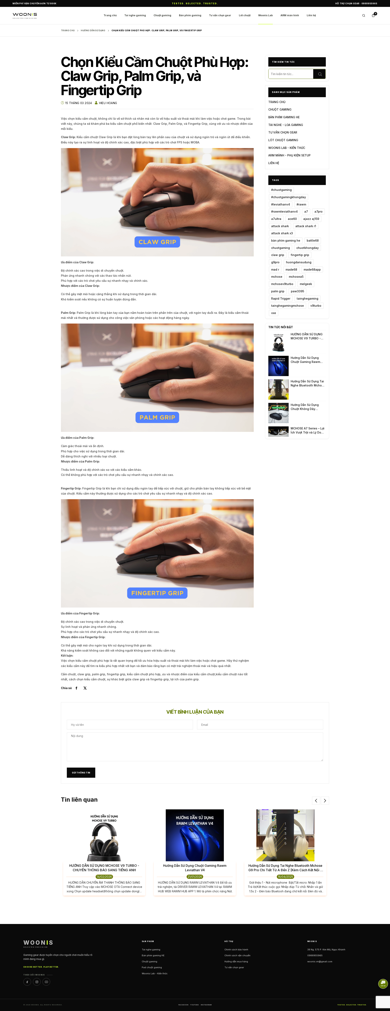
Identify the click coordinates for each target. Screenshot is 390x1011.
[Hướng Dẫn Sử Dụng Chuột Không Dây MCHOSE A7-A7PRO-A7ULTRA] (278, 412)
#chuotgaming (281, 189)
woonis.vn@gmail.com (319, 961)
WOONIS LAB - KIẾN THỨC (286, 147)
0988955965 (315, 955)
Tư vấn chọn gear (220, 15)
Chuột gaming (162, 15)
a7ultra (276, 218)
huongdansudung (298, 262)
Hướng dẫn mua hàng (236, 961)
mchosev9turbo (282, 284)
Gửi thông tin (81, 772)
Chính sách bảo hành (236, 949)
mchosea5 (296, 276)
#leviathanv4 (280, 204)
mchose (276, 276)
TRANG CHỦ (276, 102)
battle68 (313, 240)
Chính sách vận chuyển (237, 955)
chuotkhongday (307, 248)
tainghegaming (307, 298)
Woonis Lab (265, 15)
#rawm (301, 204)
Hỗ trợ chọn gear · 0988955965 (356, 3)
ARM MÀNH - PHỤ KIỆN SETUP (289, 155)
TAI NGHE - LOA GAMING (285, 125)
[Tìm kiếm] (319, 74)
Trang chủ (110, 15)
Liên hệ (311, 15)
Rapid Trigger (280, 298)
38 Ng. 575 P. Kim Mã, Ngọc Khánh (326, 949)
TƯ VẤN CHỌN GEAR (282, 132)
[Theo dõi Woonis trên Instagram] (37, 982)
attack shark (280, 226)
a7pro (318, 211)
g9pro (275, 262)
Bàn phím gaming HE (153, 955)
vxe (273, 313)
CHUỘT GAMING (279, 109)
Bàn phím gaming (190, 15)
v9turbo (315, 305)
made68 (291, 269)
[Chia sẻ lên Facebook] (76, 688)
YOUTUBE (194, 1005)
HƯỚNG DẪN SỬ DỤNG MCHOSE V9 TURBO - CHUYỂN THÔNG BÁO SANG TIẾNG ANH (307, 336)
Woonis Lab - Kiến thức (155, 973)
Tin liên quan (79, 799)
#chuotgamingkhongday (288, 197)
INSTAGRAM (206, 1005)
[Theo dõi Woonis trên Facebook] (27, 982)
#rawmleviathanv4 (284, 211)
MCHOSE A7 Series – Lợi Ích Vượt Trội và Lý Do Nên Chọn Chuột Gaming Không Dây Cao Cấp (308, 430)
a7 (306, 211)
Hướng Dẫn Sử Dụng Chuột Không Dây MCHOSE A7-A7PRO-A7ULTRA (305, 407)
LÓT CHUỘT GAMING (283, 140)
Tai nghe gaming (135, 15)
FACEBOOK (183, 1005)
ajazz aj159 (311, 218)
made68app (312, 269)
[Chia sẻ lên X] (85, 688)
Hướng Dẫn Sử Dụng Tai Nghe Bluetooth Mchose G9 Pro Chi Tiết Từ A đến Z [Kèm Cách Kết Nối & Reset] (308, 383)
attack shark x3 (282, 233)
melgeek (306, 284)
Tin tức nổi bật (280, 327)
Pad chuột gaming (152, 967)
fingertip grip (300, 255)
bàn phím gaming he (285, 240)
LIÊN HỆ (273, 163)
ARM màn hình (290, 15)
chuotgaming (280, 248)
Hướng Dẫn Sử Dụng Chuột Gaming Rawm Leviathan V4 (305, 360)
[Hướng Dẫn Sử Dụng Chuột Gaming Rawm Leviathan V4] (278, 365)
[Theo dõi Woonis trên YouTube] (46, 982)
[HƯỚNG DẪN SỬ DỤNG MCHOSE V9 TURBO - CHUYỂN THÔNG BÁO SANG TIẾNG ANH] (278, 342)
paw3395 (297, 291)
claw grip (277, 255)
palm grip (277, 291)
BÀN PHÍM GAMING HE (284, 117)
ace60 (292, 218)
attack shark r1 (305, 226)
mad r (275, 269)
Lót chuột (244, 15)
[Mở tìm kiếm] (364, 16)
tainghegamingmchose (287, 305)
